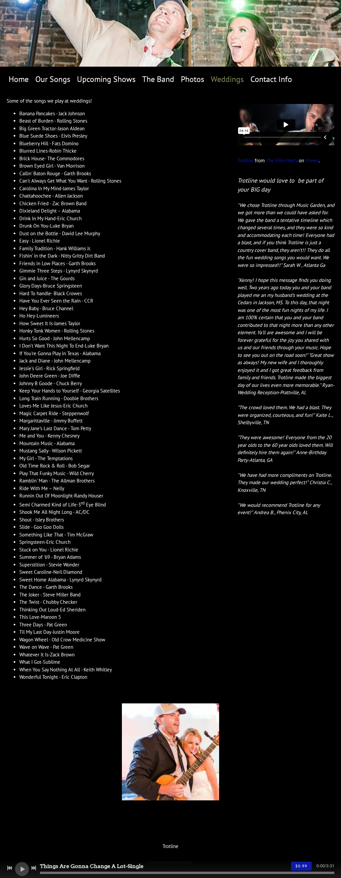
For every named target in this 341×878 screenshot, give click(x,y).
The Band (158, 79)
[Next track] (34, 868)
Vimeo (312, 160)
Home (19, 79)
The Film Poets (281, 160)
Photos (192, 79)
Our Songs (52, 79)
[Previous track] (10, 868)
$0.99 (301, 865)
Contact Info (271, 79)
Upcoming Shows (106, 79)
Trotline (245, 160)
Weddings (227, 79)
